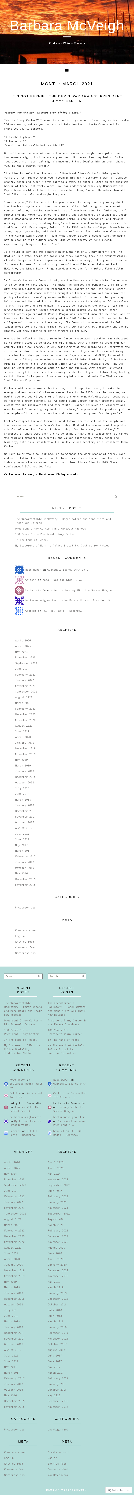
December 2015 (25, 879)
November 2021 (25, 686)
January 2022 (24, 680)
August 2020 (23, 725)
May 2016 (21, 873)
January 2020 (24, 742)
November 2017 (25, 816)
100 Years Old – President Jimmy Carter (45, 534)
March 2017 (23, 850)
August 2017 (23, 828)
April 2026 (23, 640)
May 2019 (21, 759)
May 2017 (21, 845)
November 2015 (25, 884)
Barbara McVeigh (67, 25)
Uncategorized (25, 907)
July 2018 (22, 788)
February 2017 (25, 856)
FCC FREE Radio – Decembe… (62, 610)
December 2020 (25, 714)
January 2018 (24, 805)
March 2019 (23, 765)
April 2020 (23, 737)
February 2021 (25, 708)
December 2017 (25, 811)
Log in (20, 936)
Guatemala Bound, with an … (67, 569)
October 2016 (24, 867)
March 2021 (23, 703)
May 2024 (21, 652)
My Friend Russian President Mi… (89, 600)
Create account (26, 930)
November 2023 (25, 657)
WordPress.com (25, 953)
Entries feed (24, 941)
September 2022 (26, 663)
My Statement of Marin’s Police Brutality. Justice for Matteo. (63, 545)
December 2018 (25, 777)
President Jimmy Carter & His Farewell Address (50, 528)
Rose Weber (33, 569)
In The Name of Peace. (31, 540)
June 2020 (22, 731)
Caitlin (30, 579)
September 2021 (26, 691)
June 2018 (22, 794)
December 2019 (25, 748)
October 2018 (24, 782)
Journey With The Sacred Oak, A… (89, 590)
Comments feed (25, 947)
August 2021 (23, 697)
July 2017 (22, 833)
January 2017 (24, 862)
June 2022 (22, 668)
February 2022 (25, 674)
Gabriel (30, 610)
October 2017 (24, 822)
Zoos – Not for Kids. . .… (62, 579)
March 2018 (23, 799)
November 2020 (25, 720)
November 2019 (25, 754)
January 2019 (24, 771)
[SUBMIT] (116, 496)
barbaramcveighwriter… (41, 600)
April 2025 (23, 646)
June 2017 (22, 839)
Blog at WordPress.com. (67, 1490)
